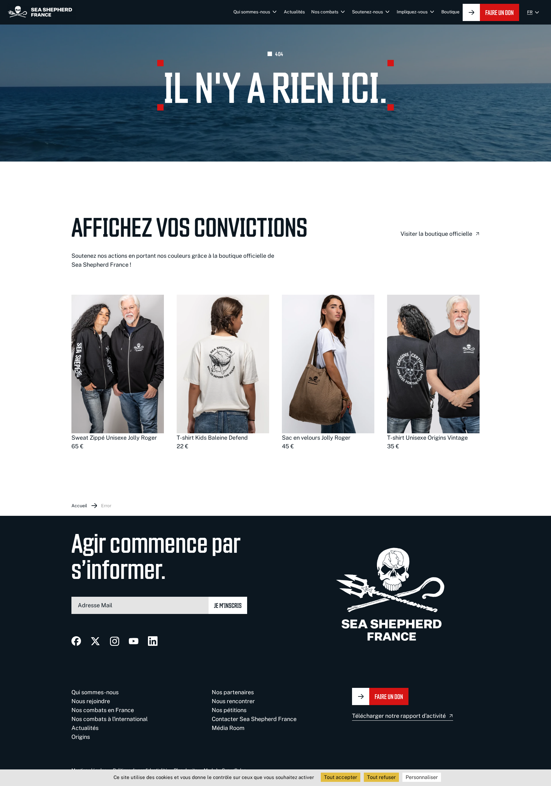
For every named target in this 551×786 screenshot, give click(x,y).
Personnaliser (422, 777)
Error (106, 505)
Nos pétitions (229, 710)
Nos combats (324, 12)
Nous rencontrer (233, 701)
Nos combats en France (102, 710)
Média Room (228, 728)
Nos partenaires (233, 692)
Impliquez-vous (412, 12)
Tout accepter (340, 777)
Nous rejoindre (90, 701)
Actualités (294, 12)
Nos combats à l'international (109, 719)
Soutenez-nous (367, 12)
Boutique (450, 12)
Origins (80, 736)
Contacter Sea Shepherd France (254, 719)
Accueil (79, 505)
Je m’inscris (228, 605)
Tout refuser (381, 777)
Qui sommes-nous (251, 12)
